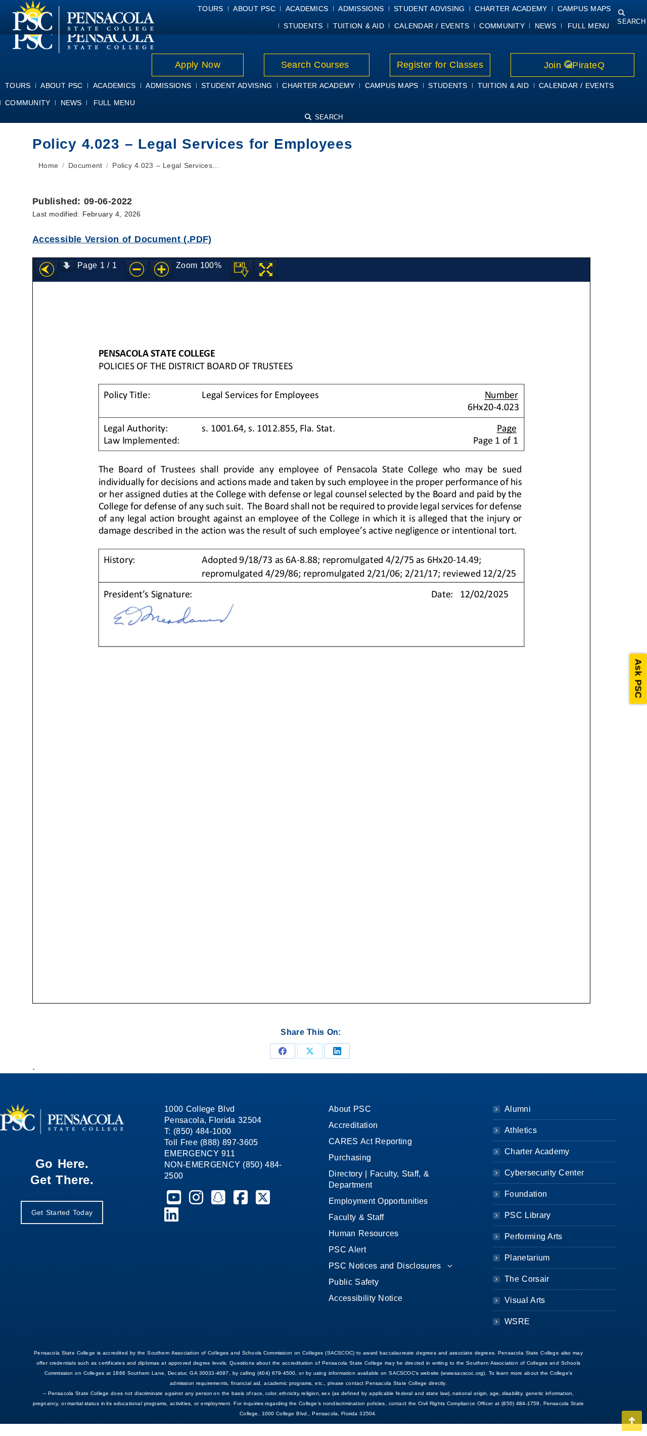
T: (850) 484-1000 (197, 1131)
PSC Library (527, 1215)
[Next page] (66, 266)
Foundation (525, 1194)
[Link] (77, 36)
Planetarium (527, 1257)
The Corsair (526, 1279)
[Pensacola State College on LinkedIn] (171, 1217)
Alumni (517, 1109)
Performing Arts (533, 1236)
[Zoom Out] (137, 270)
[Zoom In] (161, 270)
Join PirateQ (572, 65)
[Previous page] (46, 270)
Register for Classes (440, 65)
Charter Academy (537, 1151)
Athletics (520, 1130)
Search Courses (316, 65)
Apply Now (198, 65)
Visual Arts (524, 1300)
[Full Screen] (266, 270)
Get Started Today (62, 1212)
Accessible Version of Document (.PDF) (122, 239)
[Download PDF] (241, 270)
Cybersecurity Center (544, 1172)
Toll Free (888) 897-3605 (211, 1142)
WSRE (517, 1321)
